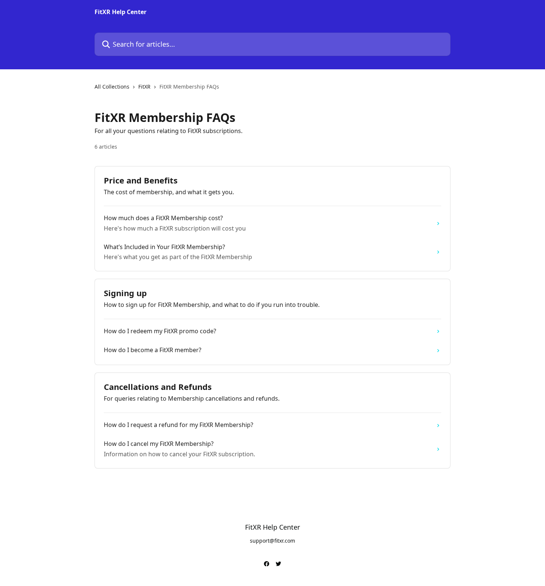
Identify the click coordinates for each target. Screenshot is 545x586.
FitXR (144, 86)
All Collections (112, 86)
